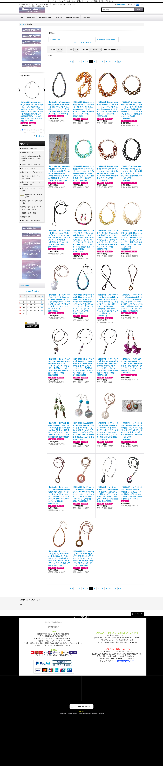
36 (115, 62)
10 (110, 62)
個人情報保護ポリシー (125, 661)
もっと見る (40, 136)
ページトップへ (138, 614)
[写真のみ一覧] (114, 49)
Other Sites (121, 4)
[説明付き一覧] (119, 49)
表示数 (53, 49)
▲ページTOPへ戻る (81, 617)
